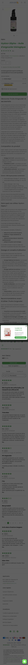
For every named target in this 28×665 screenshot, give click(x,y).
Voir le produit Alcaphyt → (21, 337)
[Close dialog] (26, 326)
